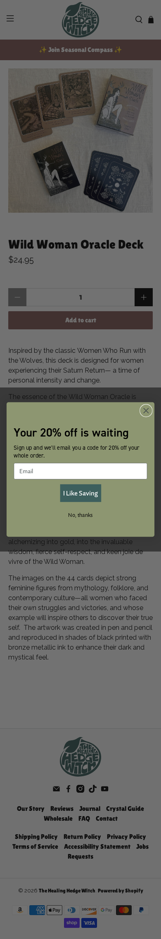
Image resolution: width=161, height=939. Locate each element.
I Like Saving (80, 493)
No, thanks (80, 514)
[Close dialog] (146, 410)
